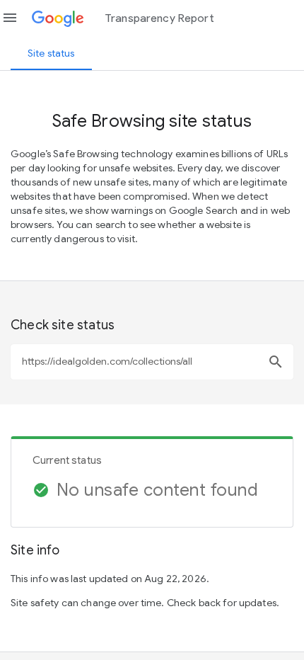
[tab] (51, 53)
